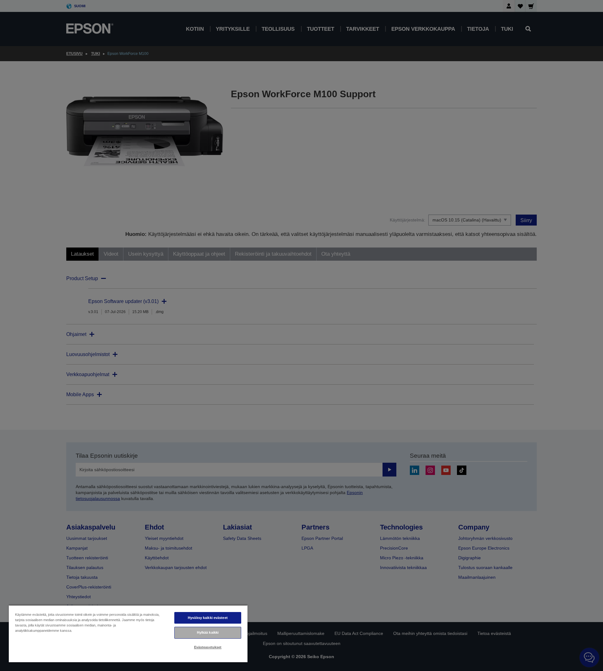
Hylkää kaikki (208, 632)
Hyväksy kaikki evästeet (208, 618)
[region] (128, 633)
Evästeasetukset (208, 647)
